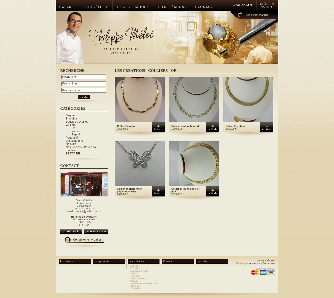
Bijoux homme (75, 140)
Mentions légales (266, 260)
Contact (167, 261)
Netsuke (71, 144)
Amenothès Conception (262, 263)
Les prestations (103, 261)
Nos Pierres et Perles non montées (143, 284)
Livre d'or (202, 261)
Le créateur (66, 261)
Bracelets (71, 118)
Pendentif (72, 137)
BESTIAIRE (73, 153)
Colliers (70, 125)
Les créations (136, 261)
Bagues (70, 115)
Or (73, 128)
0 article (257, 14)
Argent (76, 134)
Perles (76, 131)
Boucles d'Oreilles (77, 121)
